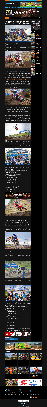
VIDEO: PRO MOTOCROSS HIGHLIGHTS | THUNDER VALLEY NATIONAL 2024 (15, 80)
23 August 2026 (33, 376)
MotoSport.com (25, 330)
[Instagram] (38, 0)
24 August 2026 (37, 35)
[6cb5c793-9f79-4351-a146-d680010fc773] (36, 29)
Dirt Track (34, 7)
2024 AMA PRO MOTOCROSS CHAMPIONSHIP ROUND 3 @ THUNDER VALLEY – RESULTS (16, 79)
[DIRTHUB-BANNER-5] (23, 385)
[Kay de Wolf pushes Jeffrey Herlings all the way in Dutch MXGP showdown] (33, 43)
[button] (7, 339)
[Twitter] (37, 0)
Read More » (8, 364)
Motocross (12, 7)
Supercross (15, 7)
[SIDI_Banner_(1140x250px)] (23, 16)
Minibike (24, 7)
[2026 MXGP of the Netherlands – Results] (33, 70)
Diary (10, 7)
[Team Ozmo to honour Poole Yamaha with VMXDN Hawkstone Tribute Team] (33, 39)
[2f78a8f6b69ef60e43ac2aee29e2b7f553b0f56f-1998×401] (23, 402)
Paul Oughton (14, 392)
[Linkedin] (41, 0)
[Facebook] (30, 397)
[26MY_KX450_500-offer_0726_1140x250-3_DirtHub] (31, 6)
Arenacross (18, 7)
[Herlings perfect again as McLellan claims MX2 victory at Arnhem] (33, 56)
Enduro (21, 7)
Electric (36, 7)
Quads (26, 7)
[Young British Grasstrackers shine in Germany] (33, 35)
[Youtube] (39, 0)
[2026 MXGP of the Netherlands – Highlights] (23, 370)
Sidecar (28, 7)
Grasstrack (30, 7)
